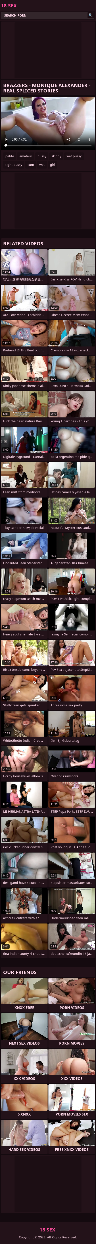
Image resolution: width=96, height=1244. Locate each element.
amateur (25, 156)
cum (30, 164)
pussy (42, 156)
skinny (56, 156)
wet (42, 164)
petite (9, 156)
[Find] (91, 15)
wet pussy (74, 156)
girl (52, 164)
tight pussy (13, 164)
